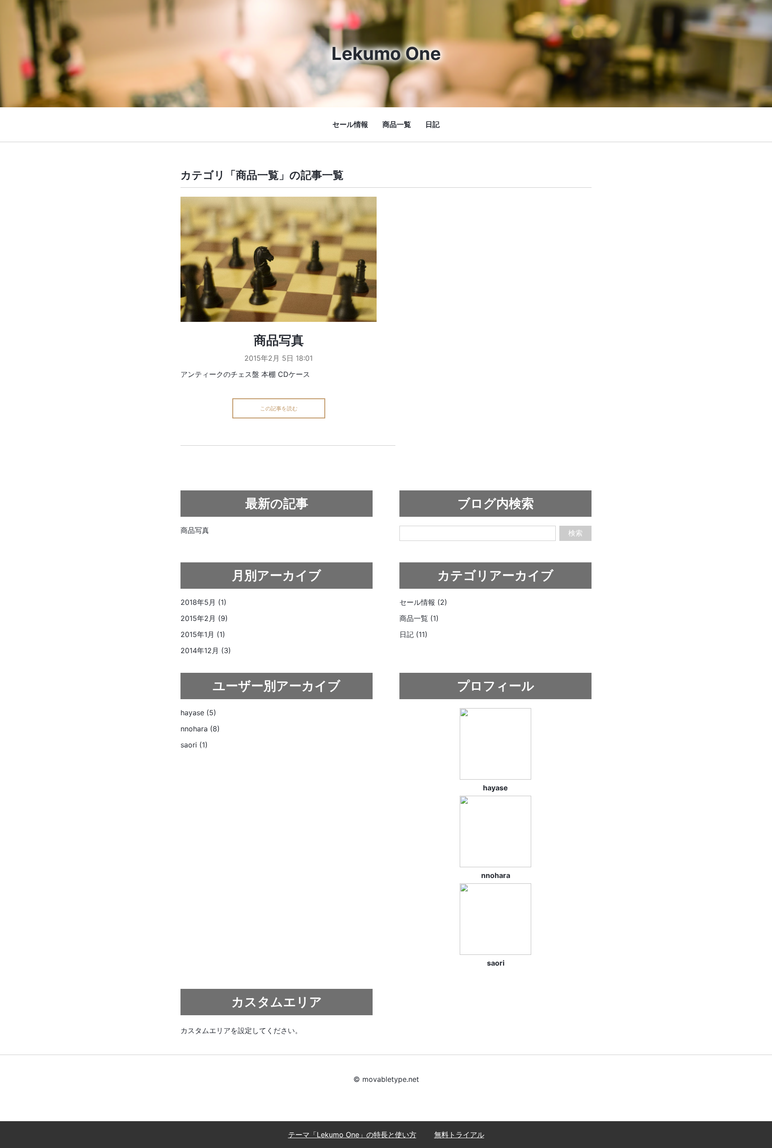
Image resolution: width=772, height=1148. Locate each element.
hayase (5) (198, 712)
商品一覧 (396, 124)
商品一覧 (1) (419, 618)
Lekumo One (386, 53)
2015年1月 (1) (202, 634)
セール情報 (350, 124)
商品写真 (279, 340)
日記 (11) (413, 634)
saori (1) (194, 744)
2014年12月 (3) (205, 650)
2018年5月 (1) (203, 602)
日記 (432, 124)
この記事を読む (279, 408)
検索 (575, 533)
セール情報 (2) (423, 602)
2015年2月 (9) (204, 618)
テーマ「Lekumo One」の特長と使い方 (352, 1134)
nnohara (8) (200, 728)
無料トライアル (459, 1134)
